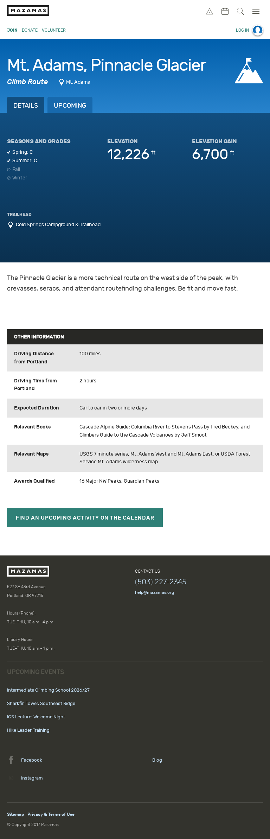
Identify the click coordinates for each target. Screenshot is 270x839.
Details (25, 105)
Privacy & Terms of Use (51, 814)
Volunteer (54, 30)
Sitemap (15, 814)
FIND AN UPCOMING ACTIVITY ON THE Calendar (85, 518)
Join (12, 30)
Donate (30, 30)
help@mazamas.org (154, 592)
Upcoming (70, 105)
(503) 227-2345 (160, 582)
